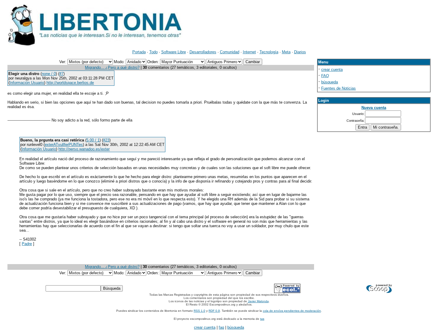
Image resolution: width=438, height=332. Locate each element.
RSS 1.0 (199, 310)
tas (262, 318)
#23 (106, 140)
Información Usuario (27, 82)
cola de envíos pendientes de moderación (292, 310)
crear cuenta (332, 69)
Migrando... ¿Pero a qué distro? (112, 67)
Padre (27, 243)
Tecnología (269, 52)
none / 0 (49, 73)
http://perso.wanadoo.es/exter (84, 149)
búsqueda (329, 82)
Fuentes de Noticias (338, 88)
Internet (249, 52)
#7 (61, 73)
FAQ (325, 76)
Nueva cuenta (373, 107)
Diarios (300, 52)
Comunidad (229, 52)
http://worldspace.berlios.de (70, 82)
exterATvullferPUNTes (64, 144)
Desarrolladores (203, 52)
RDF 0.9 (214, 310)
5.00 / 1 (93, 140)
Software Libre (173, 52)
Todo (153, 52)
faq (221, 327)
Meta (286, 52)
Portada (139, 52)
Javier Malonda (258, 301)
